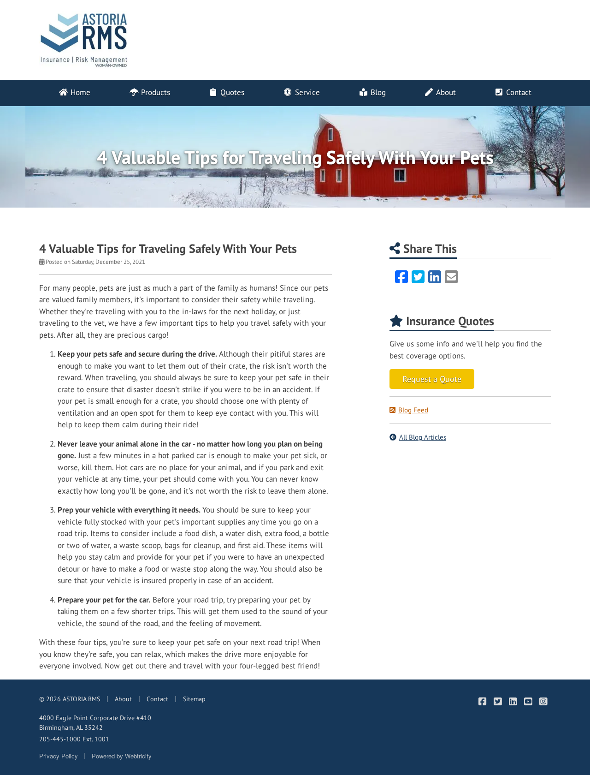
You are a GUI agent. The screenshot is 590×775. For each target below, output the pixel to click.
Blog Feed (413, 409)
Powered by (122, 755)
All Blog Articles (422, 437)
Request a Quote (431, 379)
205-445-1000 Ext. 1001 (74, 739)
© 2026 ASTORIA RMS (69, 699)
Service (306, 92)
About (445, 92)
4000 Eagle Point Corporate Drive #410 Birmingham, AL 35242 (95, 723)
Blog (377, 92)
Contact (517, 92)
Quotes (231, 92)
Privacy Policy (58, 755)
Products (154, 92)
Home (79, 92)
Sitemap (194, 699)
